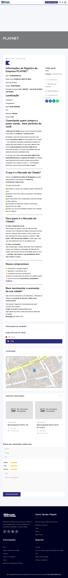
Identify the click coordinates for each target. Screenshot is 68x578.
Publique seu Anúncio (41, 525)
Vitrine (5, 560)
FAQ (36, 553)
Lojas (37, 528)
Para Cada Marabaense (54, 574)
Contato (5, 553)
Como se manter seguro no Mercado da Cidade (49, 550)
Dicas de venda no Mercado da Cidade (46, 522)
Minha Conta (39, 534)
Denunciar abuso (53, 91)
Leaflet (44, 387)
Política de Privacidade (41, 557)
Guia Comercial (57, 74)
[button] (34, 370)
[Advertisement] (34, 18)
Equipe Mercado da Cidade (16, 333)
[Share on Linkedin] (53, 101)
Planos (37, 531)
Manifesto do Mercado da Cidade (12, 563)
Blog (4, 547)
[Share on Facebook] (46, 101)
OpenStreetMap (52, 387)
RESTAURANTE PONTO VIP (18, 425)
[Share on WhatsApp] (57, 101)
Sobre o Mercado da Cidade (11, 550)
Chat (12, 341)
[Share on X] (50, 101)
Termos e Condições (9, 557)
